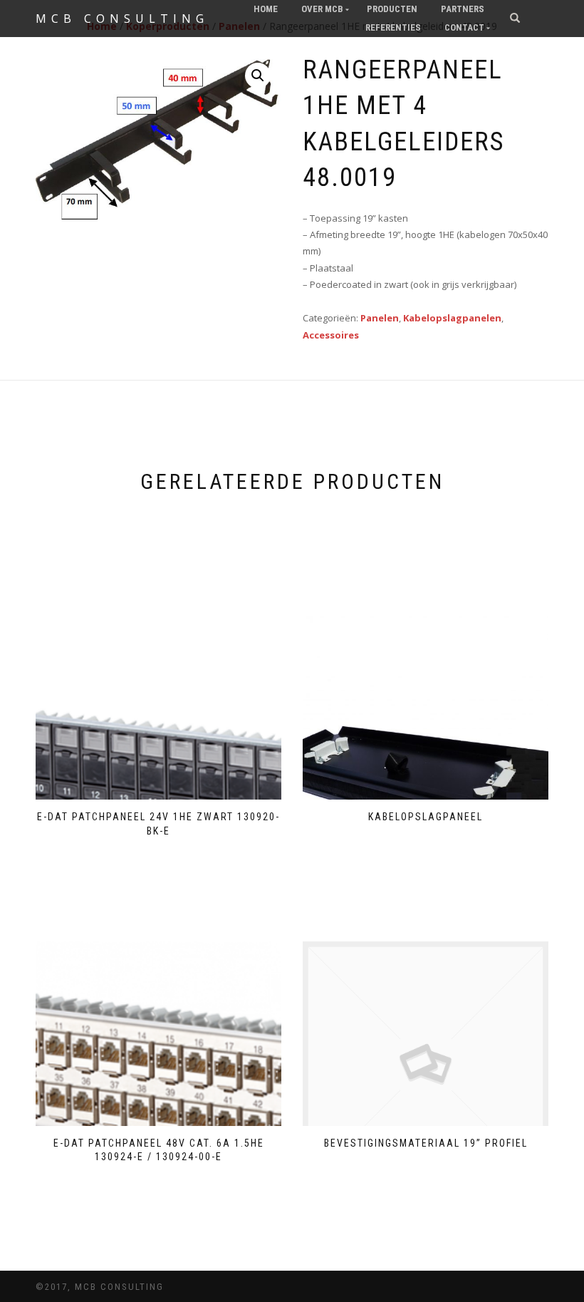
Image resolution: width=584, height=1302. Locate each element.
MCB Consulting (122, 18)
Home (266, 9)
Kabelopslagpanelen (452, 317)
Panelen (379, 317)
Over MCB (322, 9)
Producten (392, 9)
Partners (462, 9)
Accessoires (331, 335)
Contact (464, 27)
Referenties (393, 27)
